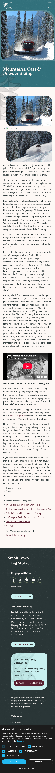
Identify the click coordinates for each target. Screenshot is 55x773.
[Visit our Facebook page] (13, 580)
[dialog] (27, 749)
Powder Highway (17, 415)
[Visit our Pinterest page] (26, 580)
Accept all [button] (14, 762)
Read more (21, 741)
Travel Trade (16, 722)
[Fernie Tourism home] (7, 5)
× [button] (52, 728)
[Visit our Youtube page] (33, 580)
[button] (27, 768)
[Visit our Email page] (39, 580)
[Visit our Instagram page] (20, 580)
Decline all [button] (40, 762)
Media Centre (16, 716)
